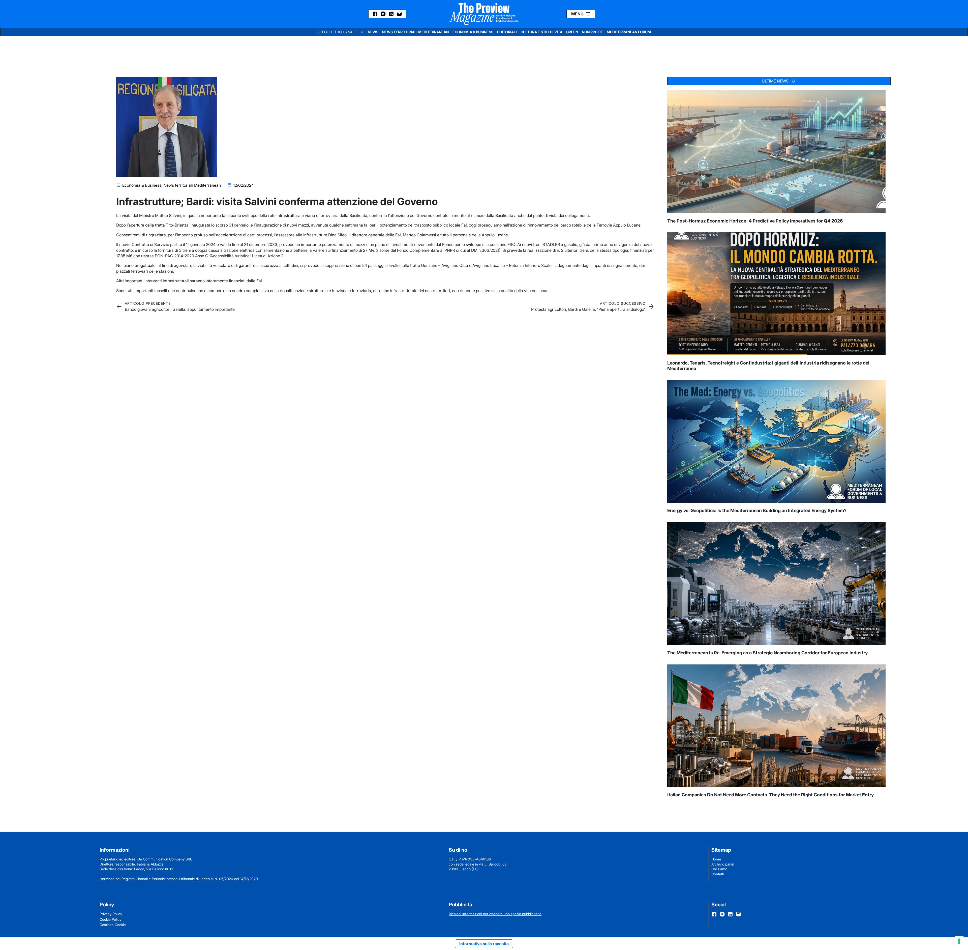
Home (716, 859)
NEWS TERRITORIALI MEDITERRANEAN (415, 32)
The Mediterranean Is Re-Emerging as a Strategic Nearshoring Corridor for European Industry (767, 652)
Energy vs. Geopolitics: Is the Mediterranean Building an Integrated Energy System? (756, 510)
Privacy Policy (111, 914)
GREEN (572, 32)
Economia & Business (141, 185)
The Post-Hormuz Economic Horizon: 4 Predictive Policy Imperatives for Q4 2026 (755, 220)
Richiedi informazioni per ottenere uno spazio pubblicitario (495, 914)
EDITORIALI (507, 32)
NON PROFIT (592, 32)
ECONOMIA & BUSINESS (472, 32)
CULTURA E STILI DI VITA (541, 32)
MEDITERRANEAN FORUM (629, 32)
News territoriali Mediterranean (192, 185)
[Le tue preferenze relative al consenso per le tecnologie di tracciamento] (959, 941)
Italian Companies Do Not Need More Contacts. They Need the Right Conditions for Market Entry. (771, 794)
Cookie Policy (110, 919)
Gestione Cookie (113, 925)
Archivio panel (722, 864)
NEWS (373, 32)
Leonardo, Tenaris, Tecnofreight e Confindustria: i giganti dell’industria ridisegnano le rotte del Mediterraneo (768, 365)
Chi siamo (719, 869)
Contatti (717, 874)
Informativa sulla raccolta (484, 943)
